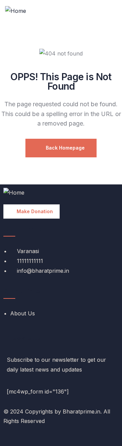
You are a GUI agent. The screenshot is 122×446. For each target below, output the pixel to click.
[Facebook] (6, 437)
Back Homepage (64, 148)
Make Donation (35, 211)
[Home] (15, 11)
